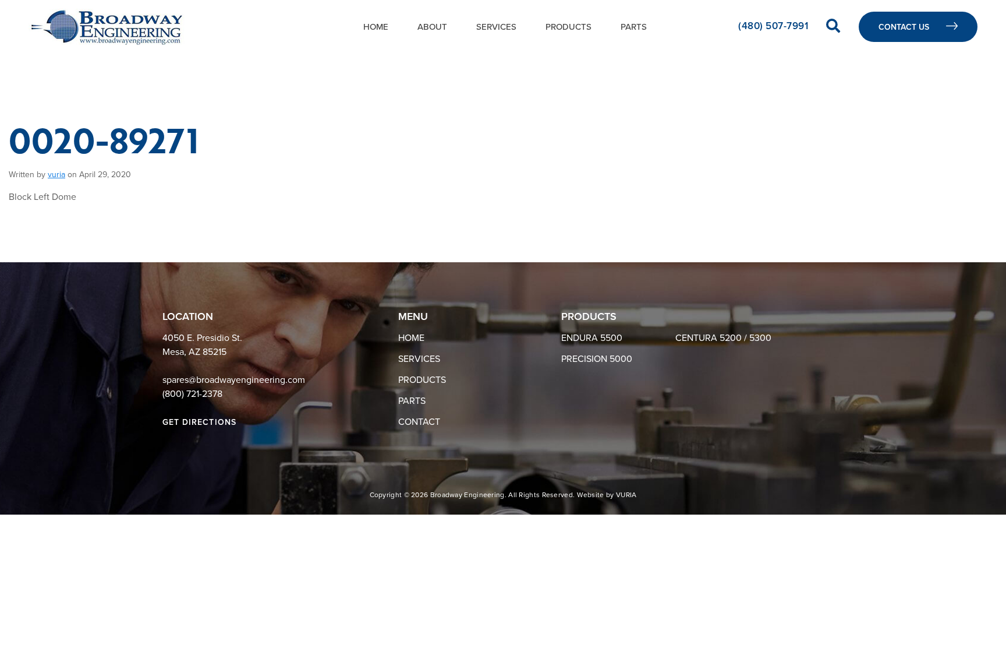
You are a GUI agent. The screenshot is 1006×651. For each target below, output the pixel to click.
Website (590, 495)
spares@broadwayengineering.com (233, 380)
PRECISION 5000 (596, 359)
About (432, 27)
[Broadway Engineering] (107, 27)
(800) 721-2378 (192, 394)
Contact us (905, 27)
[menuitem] (376, 26)
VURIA (626, 495)
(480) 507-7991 (774, 26)
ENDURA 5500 (591, 338)
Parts (634, 27)
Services (496, 27)
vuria (56, 175)
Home (375, 27)
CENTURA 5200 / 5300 (723, 338)
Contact (419, 422)
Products (568, 27)
